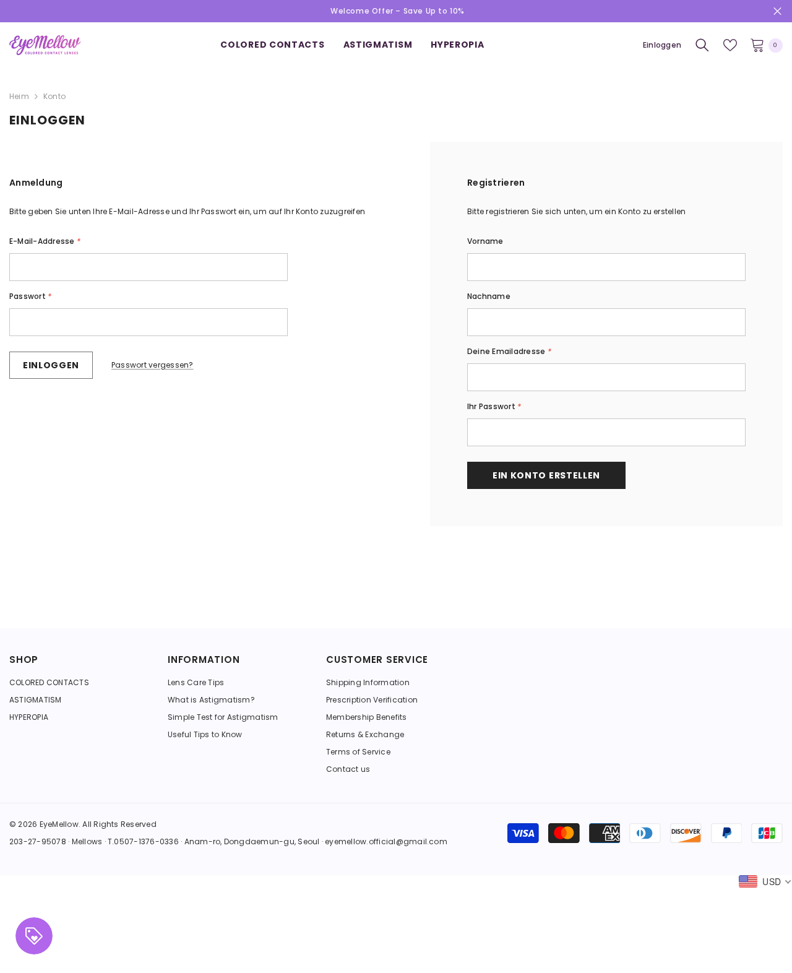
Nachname (488, 296)
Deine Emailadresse (509, 351)
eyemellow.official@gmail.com (386, 841)
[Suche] (702, 45)
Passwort (30, 296)
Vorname (485, 241)
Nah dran (777, 11)
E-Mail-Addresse (44, 241)
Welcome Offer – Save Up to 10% (397, 11)
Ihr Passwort (494, 406)
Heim (19, 96)
